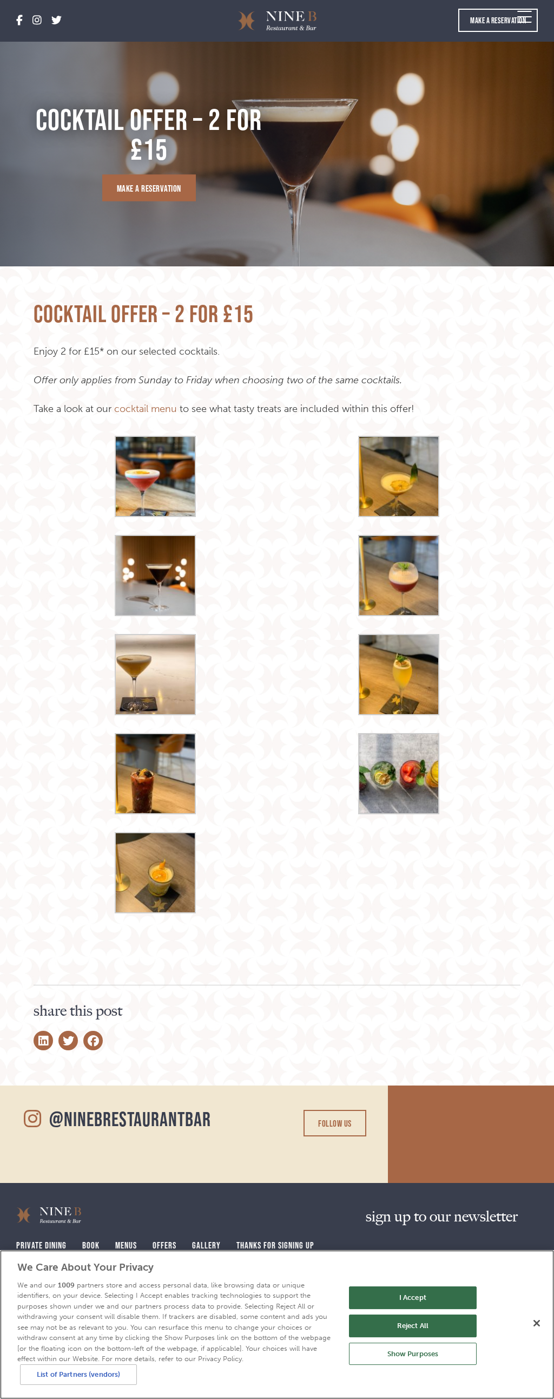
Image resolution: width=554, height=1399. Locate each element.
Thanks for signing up (275, 1245)
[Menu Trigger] (524, 16)
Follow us (335, 1123)
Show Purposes (413, 1354)
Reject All (412, 1326)
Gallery (206, 1245)
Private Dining (41, 1245)
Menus (126, 1245)
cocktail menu (145, 409)
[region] (277, 1324)
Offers (164, 1245)
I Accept (412, 1298)
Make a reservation (498, 20)
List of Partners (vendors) (78, 1374)
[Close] (537, 1323)
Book (91, 1245)
